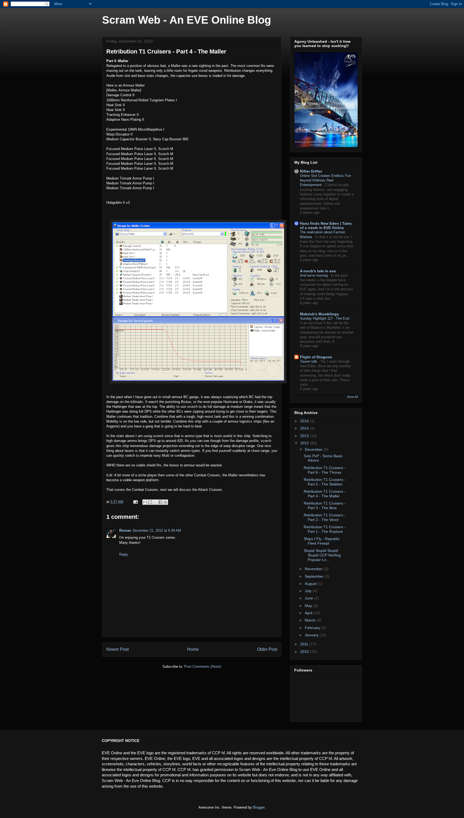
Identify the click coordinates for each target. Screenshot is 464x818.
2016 (305, 421)
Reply (123, 554)
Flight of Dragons (316, 357)
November (314, 569)
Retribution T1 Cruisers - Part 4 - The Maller (325, 493)
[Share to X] (155, 502)
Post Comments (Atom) (202, 667)
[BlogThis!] (150, 502)
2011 (304, 644)
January (312, 635)
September (315, 576)
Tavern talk (309, 361)
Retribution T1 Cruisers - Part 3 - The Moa (325, 505)
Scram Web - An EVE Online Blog (186, 20)
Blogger (258, 807)
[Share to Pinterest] (165, 502)
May (309, 605)
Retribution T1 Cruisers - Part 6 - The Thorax (325, 470)
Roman (125, 530)
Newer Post (117, 649)
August (311, 583)
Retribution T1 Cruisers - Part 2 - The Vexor (325, 517)
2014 (305, 428)
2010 (305, 651)
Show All (352, 396)
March (311, 620)
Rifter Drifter (311, 171)
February (313, 628)
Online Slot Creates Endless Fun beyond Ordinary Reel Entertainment (325, 180)
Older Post (267, 649)
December (314, 449)
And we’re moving (314, 275)
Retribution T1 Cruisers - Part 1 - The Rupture (325, 529)
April (309, 613)
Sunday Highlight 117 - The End (325, 318)
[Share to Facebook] (160, 502)
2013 (305, 436)
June (309, 598)
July (309, 591)
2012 (305, 443)
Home (193, 649)
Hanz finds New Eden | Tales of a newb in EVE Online (326, 225)
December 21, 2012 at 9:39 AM (157, 530)
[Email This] (145, 502)
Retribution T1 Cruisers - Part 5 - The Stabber (325, 481)
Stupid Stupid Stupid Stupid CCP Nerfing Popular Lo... (322, 555)
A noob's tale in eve (318, 271)
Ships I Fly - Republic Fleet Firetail (322, 541)
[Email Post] (135, 502)
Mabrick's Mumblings (319, 314)
